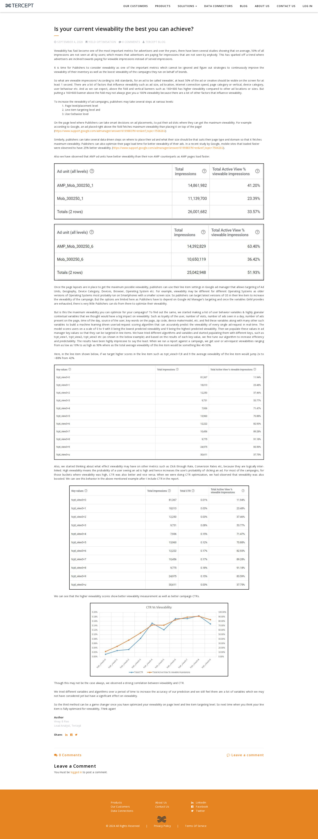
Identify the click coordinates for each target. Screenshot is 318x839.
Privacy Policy (162, 826)
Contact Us (162, 806)
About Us (262, 6)
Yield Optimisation (102, 42)
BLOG (244, 6)
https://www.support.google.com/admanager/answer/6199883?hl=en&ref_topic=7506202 (110, 131)
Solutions (186, 6)
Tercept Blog (155, 42)
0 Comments (70, 755)
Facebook (200, 806)
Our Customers (135, 6)
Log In (307, 6)
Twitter (199, 811)
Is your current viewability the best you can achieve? (123, 29)
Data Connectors (218, 6)
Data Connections (122, 811)
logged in (76, 772)
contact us (286, 6)
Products (162, 6)
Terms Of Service (195, 826)
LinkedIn (199, 802)
